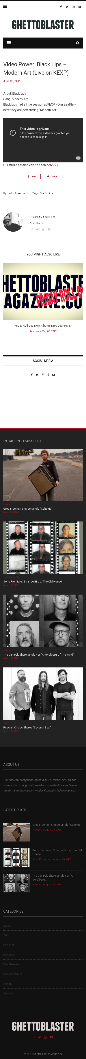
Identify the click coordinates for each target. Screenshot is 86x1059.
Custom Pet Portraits (16, 406)
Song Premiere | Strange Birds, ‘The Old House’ (32, 581)
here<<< (52, 165)
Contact (8, 993)
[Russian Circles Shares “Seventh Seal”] (43, 694)
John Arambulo (17, 193)
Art (5, 935)
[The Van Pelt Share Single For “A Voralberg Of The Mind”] (43, 621)
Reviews (34, 331)
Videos (6, 504)
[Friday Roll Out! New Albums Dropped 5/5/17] (43, 293)
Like (33, 176)
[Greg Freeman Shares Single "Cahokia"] (43, 475)
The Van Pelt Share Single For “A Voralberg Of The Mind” (38, 654)
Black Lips (46, 193)
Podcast (8, 945)
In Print (7, 983)
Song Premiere (11, 577)
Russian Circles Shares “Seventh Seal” (27, 727)
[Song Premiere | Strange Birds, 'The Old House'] (43, 548)
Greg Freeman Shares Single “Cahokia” (27, 508)
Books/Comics (12, 974)
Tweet (54, 176)
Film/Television (12, 964)
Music (7, 925)
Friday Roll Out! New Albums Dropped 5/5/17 (43, 325)
